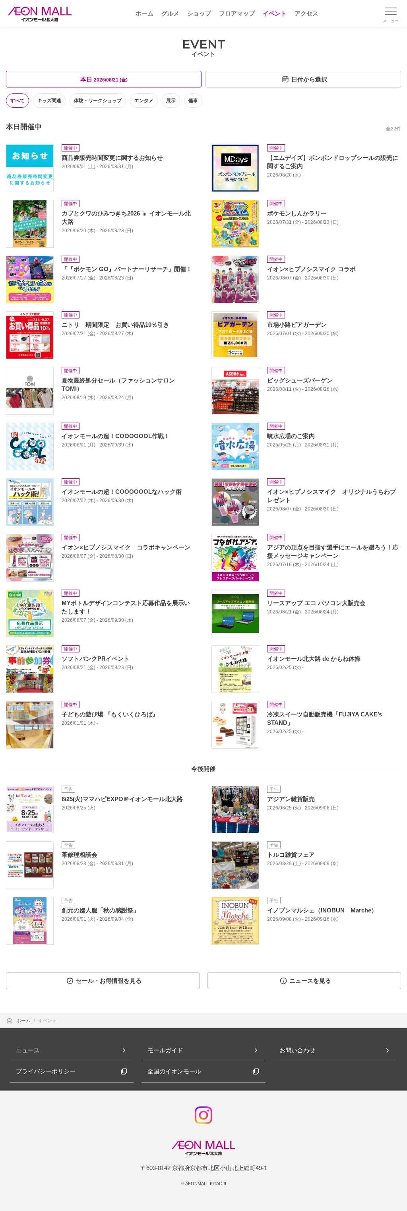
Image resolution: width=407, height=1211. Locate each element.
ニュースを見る (310, 980)
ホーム (24, 1020)
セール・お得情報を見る (108, 980)
